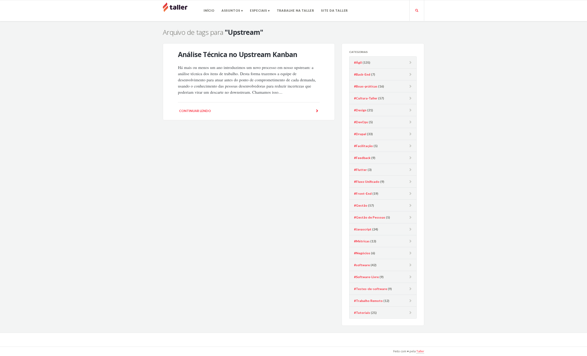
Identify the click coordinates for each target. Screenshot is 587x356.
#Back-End (362, 74)
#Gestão (360, 205)
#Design (360, 110)
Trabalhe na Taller (295, 10)
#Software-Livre (366, 277)
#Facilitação (363, 146)
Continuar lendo (195, 111)
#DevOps (361, 122)
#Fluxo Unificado (366, 181)
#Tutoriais (362, 313)
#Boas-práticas (365, 86)
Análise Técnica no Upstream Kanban (237, 54)
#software (362, 265)
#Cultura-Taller (365, 98)
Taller (420, 351)
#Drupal (360, 134)
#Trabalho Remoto (368, 301)
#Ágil (358, 62)
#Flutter (360, 170)
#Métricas (362, 241)
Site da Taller (334, 10)
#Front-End (363, 193)
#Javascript (362, 229)
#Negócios (362, 253)
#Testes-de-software (370, 289)
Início (209, 10)
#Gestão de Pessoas (369, 217)
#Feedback (362, 158)
